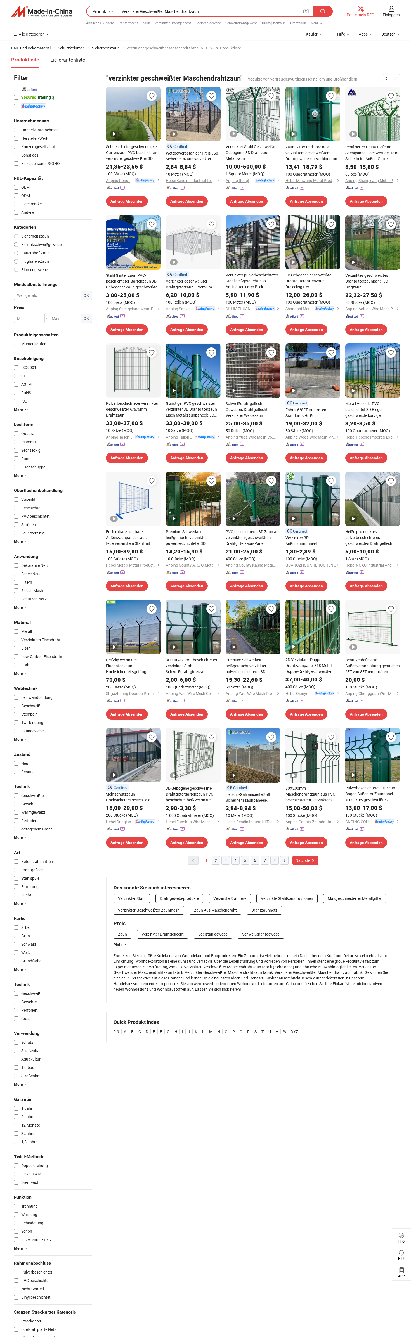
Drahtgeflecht (127, 23)
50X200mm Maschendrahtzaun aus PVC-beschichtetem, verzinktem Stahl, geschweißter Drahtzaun (312, 794)
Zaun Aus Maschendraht (215, 910)
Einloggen (391, 14)
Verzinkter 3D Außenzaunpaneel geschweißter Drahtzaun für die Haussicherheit (312, 540)
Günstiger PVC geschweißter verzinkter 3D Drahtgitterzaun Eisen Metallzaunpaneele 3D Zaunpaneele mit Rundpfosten (192, 409)
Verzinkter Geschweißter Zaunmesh (148, 910)
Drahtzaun (298, 23)
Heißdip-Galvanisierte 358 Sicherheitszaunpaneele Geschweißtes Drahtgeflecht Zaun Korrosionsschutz (250, 797)
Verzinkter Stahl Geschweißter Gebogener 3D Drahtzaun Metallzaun (252, 152)
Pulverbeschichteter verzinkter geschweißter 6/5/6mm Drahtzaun (132, 409)
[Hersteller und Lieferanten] (41, 11)
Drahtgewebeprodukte (179, 898)
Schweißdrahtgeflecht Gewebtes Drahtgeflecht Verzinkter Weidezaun (247, 409)
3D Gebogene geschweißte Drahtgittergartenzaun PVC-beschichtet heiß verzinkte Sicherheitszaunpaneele (190, 794)
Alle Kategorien (32, 34)
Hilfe (341, 34)
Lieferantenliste (67, 59)
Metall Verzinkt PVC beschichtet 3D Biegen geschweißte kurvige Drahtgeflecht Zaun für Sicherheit (365, 409)
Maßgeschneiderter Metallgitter (355, 898)
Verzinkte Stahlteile (229, 898)
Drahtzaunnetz (264, 910)
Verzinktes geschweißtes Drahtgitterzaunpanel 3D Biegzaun (366, 281)
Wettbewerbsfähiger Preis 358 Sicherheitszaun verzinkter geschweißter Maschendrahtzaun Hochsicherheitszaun (192, 156)
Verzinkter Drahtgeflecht (173, 23)
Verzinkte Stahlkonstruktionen (287, 898)
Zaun (146, 23)
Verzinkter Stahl (131, 898)
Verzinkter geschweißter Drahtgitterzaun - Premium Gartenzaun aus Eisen (189, 284)
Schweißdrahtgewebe (241, 23)
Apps (363, 34)
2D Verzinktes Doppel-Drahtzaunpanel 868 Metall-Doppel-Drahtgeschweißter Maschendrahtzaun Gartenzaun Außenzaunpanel (310, 665)
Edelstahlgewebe (208, 23)
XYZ (294, 1031)
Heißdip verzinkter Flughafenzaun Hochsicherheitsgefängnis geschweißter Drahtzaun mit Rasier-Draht (130, 666)
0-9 (116, 1031)
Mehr (118, 944)
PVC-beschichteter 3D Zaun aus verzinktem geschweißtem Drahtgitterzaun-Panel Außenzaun (253, 537)
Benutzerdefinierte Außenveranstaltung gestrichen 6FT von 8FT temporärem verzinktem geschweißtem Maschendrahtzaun (372, 666)
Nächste (303, 860)
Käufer (312, 34)
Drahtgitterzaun (274, 23)
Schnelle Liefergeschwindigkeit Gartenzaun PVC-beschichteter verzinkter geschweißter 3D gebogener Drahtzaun (133, 152)
